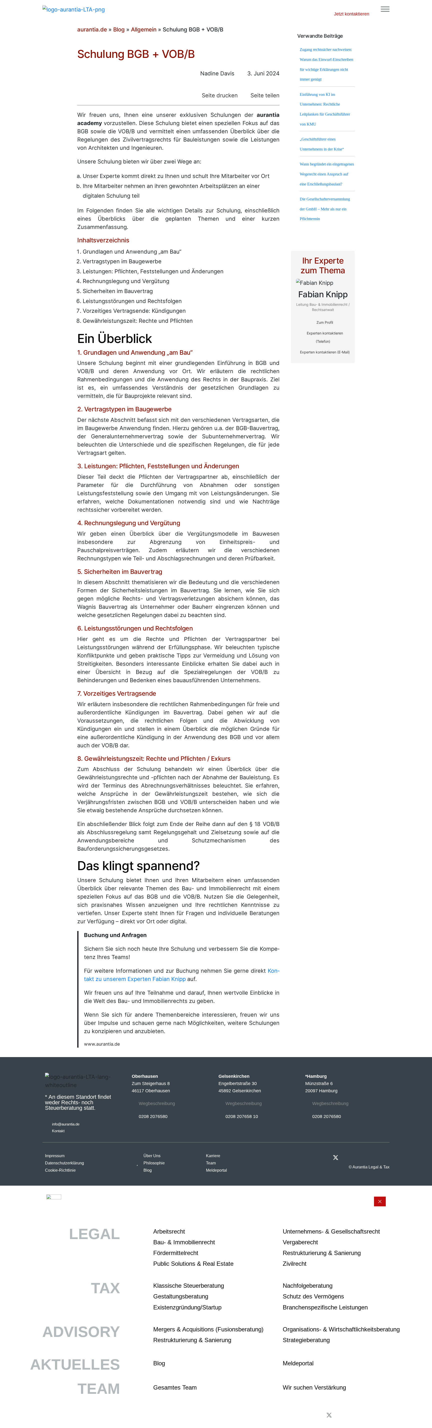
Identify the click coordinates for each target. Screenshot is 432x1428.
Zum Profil (324, 322)
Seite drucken (219, 95)
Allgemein (143, 29)
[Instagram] (374, 1157)
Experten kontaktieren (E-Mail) (324, 352)
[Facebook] (361, 1157)
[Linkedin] (387, 1157)
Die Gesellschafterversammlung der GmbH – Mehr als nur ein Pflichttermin (325, 209)
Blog (119, 29)
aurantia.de (92, 29)
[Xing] (348, 1157)
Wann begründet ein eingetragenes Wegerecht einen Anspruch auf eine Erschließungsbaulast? (327, 174)
